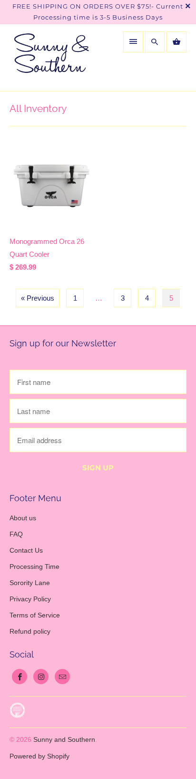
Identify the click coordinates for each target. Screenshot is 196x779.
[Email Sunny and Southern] (62, 676)
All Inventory (38, 108)
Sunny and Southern (64, 739)
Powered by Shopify (39, 756)
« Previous (37, 298)
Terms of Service (35, 615)
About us (23, 518)
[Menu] (133, 41)
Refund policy (30, 631)
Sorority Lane (30, 583)
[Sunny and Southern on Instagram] (41, 676)
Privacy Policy (30, 599)
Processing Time (34, 566)
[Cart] (176, 41)
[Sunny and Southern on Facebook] (19, 676)
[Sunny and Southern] (51, 57)
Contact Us (26, 550)
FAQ (16, 534)
